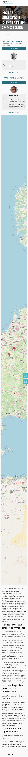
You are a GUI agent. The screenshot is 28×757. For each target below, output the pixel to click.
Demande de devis (14, 48)
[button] (14, 348)
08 (11, 35)
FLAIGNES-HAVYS (17, 35)
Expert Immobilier (5, 35)
